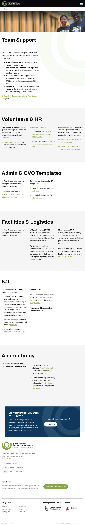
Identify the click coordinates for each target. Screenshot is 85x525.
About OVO (23, 506)
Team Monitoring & (46, 368)
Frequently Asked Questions (57, 419)
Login (11, 523)
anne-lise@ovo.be (40, 251)
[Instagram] (5, 477)
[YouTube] (10, 477)
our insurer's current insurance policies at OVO (43, 143)
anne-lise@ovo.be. (65, 256)
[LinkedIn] (7, 477)
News (21, 509)
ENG (37, 191)
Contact (22, 512)
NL (52, 188)
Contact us (51, 424)
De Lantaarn (36, 388)
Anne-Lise (14, 307)
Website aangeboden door (69, 523)
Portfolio (5, 506)
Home (11, 3)
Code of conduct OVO (12, 142)
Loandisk (45, 365)
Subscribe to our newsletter (56, 486)
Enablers (13, 325)
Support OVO (6, 509)
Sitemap (4, 523)
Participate (6, 512)
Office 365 (22, 332)
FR (33, 191)
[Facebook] (2, 477)
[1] (2, 9)
